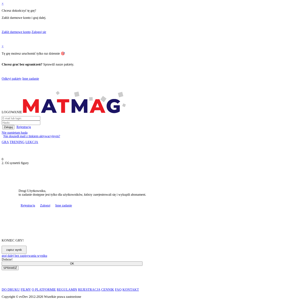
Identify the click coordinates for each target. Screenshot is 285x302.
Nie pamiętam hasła (15, 132)
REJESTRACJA (89, 289)
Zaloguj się (39, 32)
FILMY (26, 289)
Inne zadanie (30, 78)
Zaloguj (45, 205)
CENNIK (107, 289)
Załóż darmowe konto (16, 32)
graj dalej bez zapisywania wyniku (24, 255)
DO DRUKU (11, 289)
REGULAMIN (67, 289)
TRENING (17, 142)
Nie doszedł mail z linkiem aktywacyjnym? (31, 136)
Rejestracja (23, 127)
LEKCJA (31, 142)
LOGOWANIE (12, 112)
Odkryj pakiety (11, 78)
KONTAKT (130, 289)
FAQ (118, 289)
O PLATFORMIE (44, 289)
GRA (5, 142)
